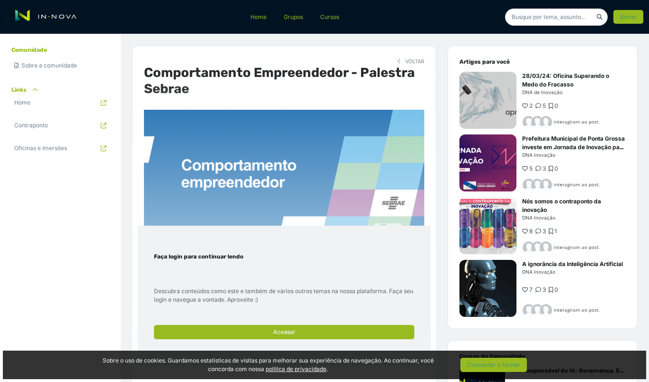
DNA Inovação (538, 155)
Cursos (329, 16)
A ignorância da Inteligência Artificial (572, 263)
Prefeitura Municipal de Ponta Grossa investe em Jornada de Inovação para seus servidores (573, 147)
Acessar (284, 331)
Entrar (628, 16)
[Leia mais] (487, 100)
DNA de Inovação (542, 92)
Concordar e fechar (493, 364)
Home (258, 16)
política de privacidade (296, 368)
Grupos (293, 16)
